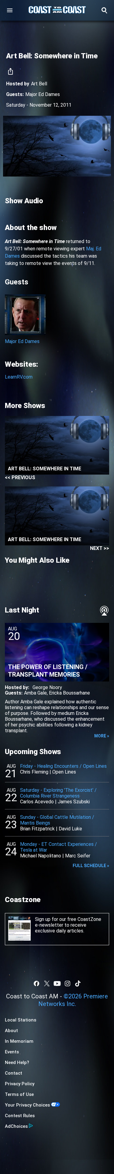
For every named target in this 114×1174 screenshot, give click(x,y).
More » (101, 735)
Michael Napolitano (40, 856)
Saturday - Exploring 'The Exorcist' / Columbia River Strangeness (58, 793)
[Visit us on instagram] (67, 983)
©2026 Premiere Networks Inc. (73, 1000)
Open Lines (64, 772)
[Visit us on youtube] (57, 983)
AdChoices (16, 1126)
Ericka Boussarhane (69, 693)
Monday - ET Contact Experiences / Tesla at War (58, 847)
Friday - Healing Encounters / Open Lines (63, 766)
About (11, 1030)
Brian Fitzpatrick (37, 829)
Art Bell (39, 84)
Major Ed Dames (42, 94)
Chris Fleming (34, 772)
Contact (13, 1073)
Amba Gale (35, 693)
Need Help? (17, 1062)
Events (12, 1052)
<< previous (20, 477)
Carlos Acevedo (37, 802)
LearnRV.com (19, 377)
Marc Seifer (77, 856)
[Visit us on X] (46, 983)
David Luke (70, 829)
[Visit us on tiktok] (77, 983)
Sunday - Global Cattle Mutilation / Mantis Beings (57, 820)
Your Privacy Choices (27, 1105)
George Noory (47, 687)
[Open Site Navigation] (10, 10)
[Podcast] (104, 611)
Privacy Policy (19, 1083)
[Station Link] (57, 10)
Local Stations (20, 1020)
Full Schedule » (91, 865)
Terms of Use (19, 1094)
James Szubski (74, 802)
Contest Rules (20, 1115)
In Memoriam (19, 1041)
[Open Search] (104, 10)
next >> (99, 548)
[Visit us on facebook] (36, 983)
